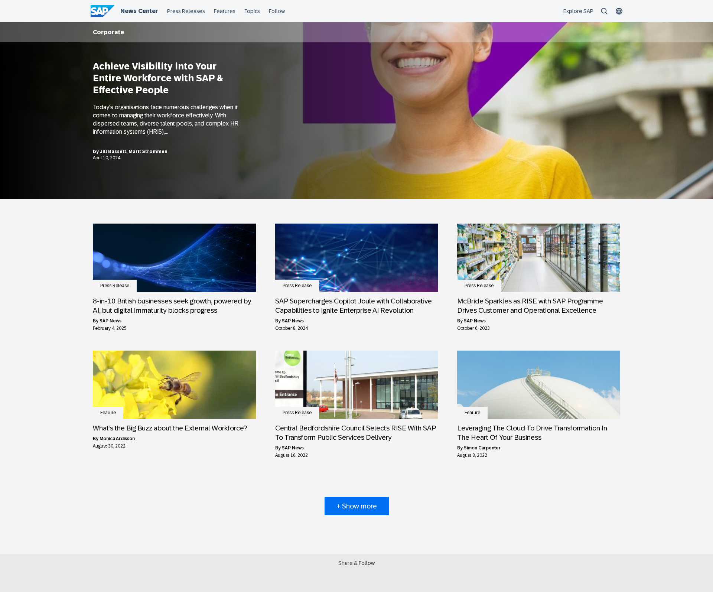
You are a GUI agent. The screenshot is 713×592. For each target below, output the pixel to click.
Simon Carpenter (482, 447)
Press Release (114, 285)
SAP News (110, 320)
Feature (108, 412)
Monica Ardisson (117, 438)
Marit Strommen (147, 151)
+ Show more (356, 506)
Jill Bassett (113, 151)
